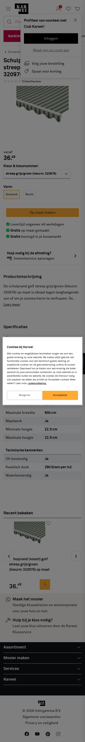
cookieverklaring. (37, 383)
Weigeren (25, 395)
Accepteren (60, 395)
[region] (42, 370)
